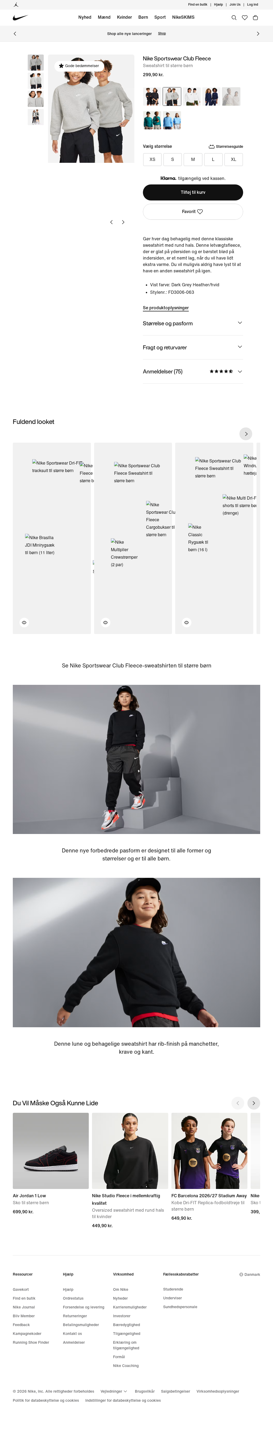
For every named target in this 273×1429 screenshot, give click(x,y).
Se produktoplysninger (166, 308)
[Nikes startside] (21, 18)
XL (233, 159)
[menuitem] (224, 5)
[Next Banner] (258, 33)
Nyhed (84, 17)
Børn (143, 17)
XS (152, 159)
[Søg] (234, 17)
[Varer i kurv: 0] (255, 17)
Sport (160, 17)
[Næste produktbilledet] (123, 222)
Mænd (104, 17)
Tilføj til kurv (193, 192)
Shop (162, 33)
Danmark (252, 1275)
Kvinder (124, 17)
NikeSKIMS (183, 17)
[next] (245, 433)
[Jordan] (16, 5)
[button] (36, 81)
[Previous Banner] (15, 33)
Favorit (189, 211)
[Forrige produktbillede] (111, 222)
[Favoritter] (245, 17)
